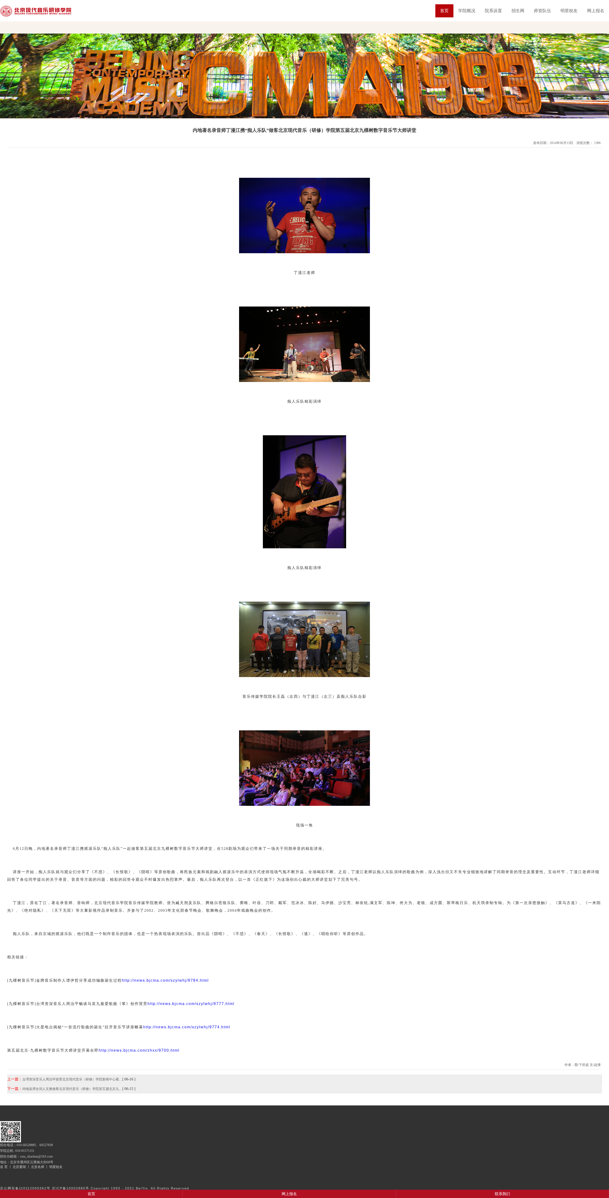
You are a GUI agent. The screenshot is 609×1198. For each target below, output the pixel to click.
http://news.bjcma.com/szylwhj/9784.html (165, 980)
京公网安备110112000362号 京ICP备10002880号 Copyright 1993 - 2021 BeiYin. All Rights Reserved (94, 1188)
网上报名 (595, 10)
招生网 (517, 10)
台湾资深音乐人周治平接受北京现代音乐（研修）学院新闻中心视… (72, 1079)
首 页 (4, 1167)
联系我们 (502, 1194)
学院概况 (466, 10)
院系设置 (493, 10)
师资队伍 (542, 10)
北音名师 (37, 1167)
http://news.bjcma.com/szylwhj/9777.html (191, 1004)
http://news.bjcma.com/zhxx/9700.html (139, 1050)
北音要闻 (19, 1167)
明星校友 (569, 10)
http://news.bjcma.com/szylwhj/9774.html (186, 1027)
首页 (444, 10)
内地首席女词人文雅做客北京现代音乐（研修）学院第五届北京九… (72, 1089)
